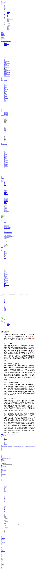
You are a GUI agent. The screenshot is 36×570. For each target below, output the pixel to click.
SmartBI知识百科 (5, 332)
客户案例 (4, 6)
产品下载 (8, 21)
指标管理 (4, 490)
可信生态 (4, 514)
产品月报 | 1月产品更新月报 (6, 112)
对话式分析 (5, 491)
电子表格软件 (5, 487)
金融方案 (4, 496)
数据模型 (4, 489)
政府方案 (4, 497)
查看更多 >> (1, 436)
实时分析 (10, 398)
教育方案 (4, 498)
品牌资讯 (8, 27)
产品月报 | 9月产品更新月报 (6, 114)
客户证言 (8, 28)
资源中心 (4, 17)
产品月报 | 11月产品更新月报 (6, 113)
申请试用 (4, 319)
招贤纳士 (4, 515)
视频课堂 (4, 507)
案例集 (4, 501)
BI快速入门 (5, 506)
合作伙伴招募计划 (8, 29)
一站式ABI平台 (8, 23)
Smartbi (33, 353)
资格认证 (4, 508)
